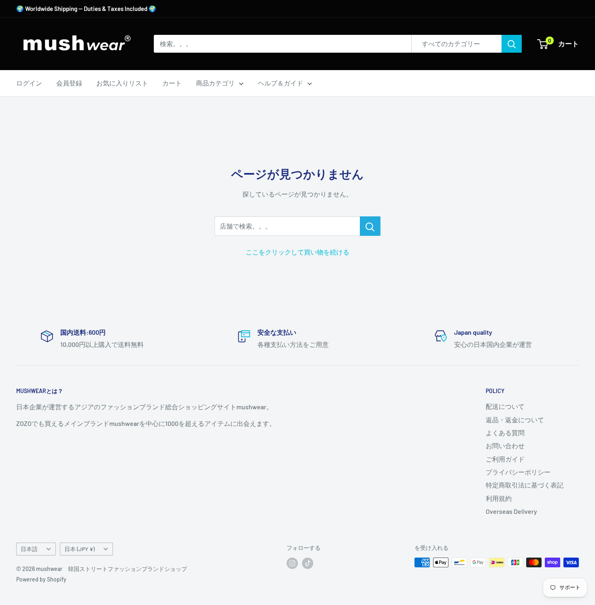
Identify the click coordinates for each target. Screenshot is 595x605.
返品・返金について (515, 419)
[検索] (512, 44)
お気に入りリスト (122, 83)
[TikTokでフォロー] (307, 563)
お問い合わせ (505, 445)
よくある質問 (505, 432)
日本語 (29, 548)
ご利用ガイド (505, 459)
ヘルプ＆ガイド (280, 83)
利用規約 (499, 498)
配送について (505, 406)
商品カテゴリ (215, 83)
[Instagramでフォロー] (292, 563)
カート (172, 83)
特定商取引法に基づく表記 (524, 485)
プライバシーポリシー (518, 472)
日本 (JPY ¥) (79, 548)
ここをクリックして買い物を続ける (297, 252)
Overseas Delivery (511, 511)
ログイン (29, 83)
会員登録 (69, 83)
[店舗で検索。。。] (370, 226)
